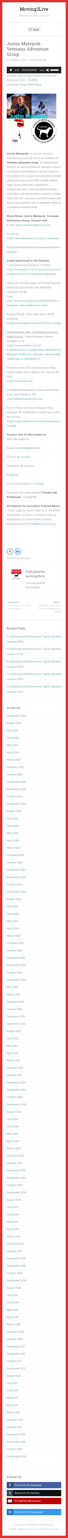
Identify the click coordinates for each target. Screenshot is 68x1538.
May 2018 (12, 1309)
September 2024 (16, 803)
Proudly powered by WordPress (34, 1524)
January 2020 (15, 1163)
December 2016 (16, 1434)
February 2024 (15, 855)
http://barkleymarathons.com (24, 398)
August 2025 (14, 723)
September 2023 (16, 891)
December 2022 (16, 957)
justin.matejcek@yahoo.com (33, 224)
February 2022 (15, 1001)
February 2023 (15, 943)
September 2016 (16, 1456)
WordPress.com (49, 1529)
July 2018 (12, 1295)
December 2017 (16, 1346)
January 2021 (14, 1075)
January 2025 (14, 774)
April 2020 (13, 1141)
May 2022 (12, 987)
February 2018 (15, 1331)
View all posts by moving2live (35, 585)
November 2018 (16, 1265)
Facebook (12, 474)
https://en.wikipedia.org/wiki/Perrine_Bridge (34, 323)
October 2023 (14, 884)
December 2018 (16, 1258)
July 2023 (12, 906)
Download (50, 75)
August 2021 (14, 1031)
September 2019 (16, 1192)
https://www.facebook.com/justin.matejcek (32, 238)
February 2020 (15, 1155)
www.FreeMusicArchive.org (38, 523)
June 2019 (13, 1214)
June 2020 (13, 1126)
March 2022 (13, 994)
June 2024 (13, 825)
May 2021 (12, 1045)
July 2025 (12, 730)
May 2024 (12, 833)
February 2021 (15, 1067)
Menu (35, 29)
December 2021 (16, 1016)
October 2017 (14, 1361)
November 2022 (16, 965)
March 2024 (13, 847)
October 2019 (14, 1185)
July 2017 (12, 1383)
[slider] (55, 70)
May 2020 (12, 1133)
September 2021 (16, 1023)
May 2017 (12, 1397)
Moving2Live (34, 9)
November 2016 (16, 1441)
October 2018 (14, 1273)
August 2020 (14, 1111)
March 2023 (13, 935)
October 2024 (14, 796)
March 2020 (14, 1148)
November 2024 (16, 789)
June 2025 (13, 737)
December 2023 (16, 869)
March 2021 (13, 1060)
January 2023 (14, 950)
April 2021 (12, 1053)
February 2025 (15, 767)
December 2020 (16, 1082)
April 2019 (13, 1229)
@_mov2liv (24, 456)
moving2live (38, 60)
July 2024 (12, 818)
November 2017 (16, 1353)
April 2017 (12, 1405)
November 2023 (16, 877)
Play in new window (29, 75)
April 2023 (13, 928)
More (38, 84)
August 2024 (14, 811)
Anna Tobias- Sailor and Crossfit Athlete (18, 605)
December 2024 (16, 781)
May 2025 (12, 745)
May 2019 (12, 1221)
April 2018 (13, 1317)
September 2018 (16, 1280)
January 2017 (14, 1427)
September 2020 (16, 1104)
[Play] (11, 70)
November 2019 (16, 1177)
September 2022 (16, 979)
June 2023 (13, 913)
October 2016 (14, 1449)
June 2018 (13, 1302)
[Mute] (47, 70)
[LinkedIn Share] (18, 551)
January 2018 (14, 1339)
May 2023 (12, 921)
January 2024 (14, 862)
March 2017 (13, 1412)
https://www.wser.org (19, 381)
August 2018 (14, 1287)
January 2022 (14, 1009)
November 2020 (16, 1089)
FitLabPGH (29, 497)
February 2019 (15, 1243)
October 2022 (14, 972)
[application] (34, 70)
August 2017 (14, 1375)
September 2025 (16, 715)
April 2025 (13, 752)
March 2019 (13, 1236)
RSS (31, 84)
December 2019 (16, 1170)
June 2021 (12, 1038)
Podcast (24, 558)
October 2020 (15, 1097)
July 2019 (12, 1207)
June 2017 (12, 1390)
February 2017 (15, 1419)
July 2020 (12, 1119)
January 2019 (14, 1251)
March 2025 (13, 759)
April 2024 (13, 840)
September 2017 (16, 1368)
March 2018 (13, 1324)
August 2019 (14, 1199)
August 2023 (14, 899)
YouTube (39, 483)
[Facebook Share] (10, 551)
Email (23, 84)
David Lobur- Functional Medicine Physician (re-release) (49, 607)
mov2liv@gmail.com (27, 448)
